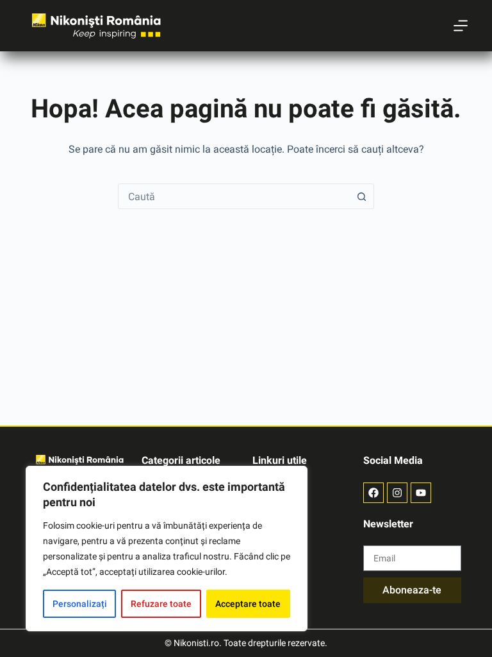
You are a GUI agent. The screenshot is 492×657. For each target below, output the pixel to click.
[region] (167, 548)
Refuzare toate (161, 604)
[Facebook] (373, 492)
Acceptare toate (248, 604)
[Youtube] (421, 492)
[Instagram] (397, 492)
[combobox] (234, 196)
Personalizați (80, 604)
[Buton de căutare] (361, 196)
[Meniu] (461, 26)
